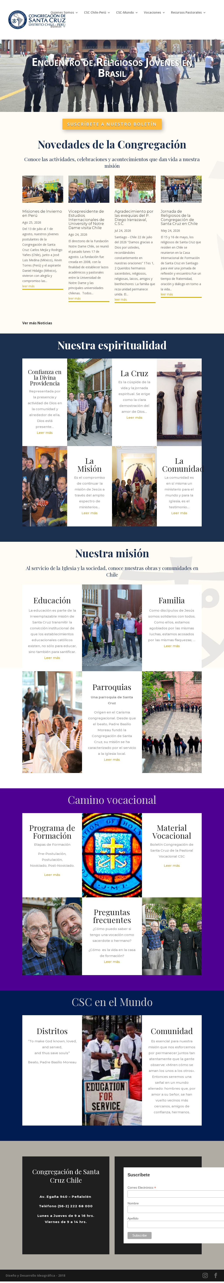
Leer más (45, 433)
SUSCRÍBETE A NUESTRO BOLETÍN (112, 124)
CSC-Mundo (125, 12)
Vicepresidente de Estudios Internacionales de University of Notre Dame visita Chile (86, 219)
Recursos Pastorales (186, 12)
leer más (28, 286)
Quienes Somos (62, 12)
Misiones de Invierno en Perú (42, 213)
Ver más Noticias (37, 323)
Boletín (56, 26)
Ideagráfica (46, 1275)
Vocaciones (152, 12)
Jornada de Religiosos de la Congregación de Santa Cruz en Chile (179, 217)
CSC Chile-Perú (95, 12)
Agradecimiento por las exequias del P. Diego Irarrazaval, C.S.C (134, 217)
